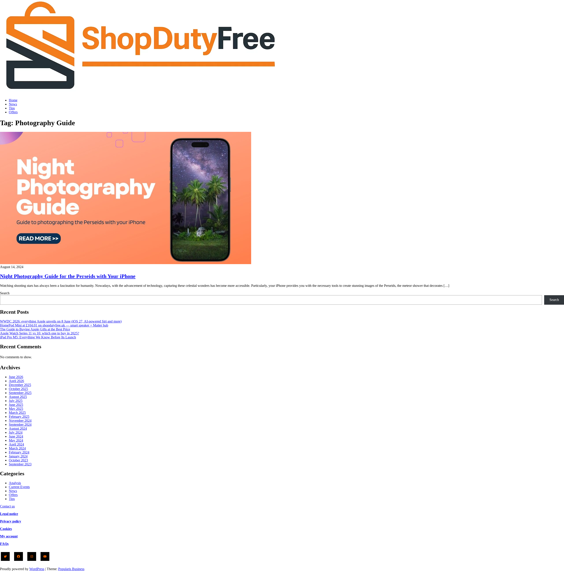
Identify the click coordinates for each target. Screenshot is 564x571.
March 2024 (17, 448)
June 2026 (16, 377)
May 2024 (16, 440)
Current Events (19, 487)
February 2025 (19, 416)
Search (4, 293)
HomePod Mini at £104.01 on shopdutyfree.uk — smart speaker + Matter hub (54, 325)
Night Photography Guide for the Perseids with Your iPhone (67, 276)
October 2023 (18, 460)
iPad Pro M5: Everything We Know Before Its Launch (38, 337)
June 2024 (16, 436)
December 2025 (20, 385)
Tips (12, 108)
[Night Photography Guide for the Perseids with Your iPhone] (125, 263)
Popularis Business (71, 569)
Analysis (15, 483)
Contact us (7, 506)
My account (9, 536)
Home (13, 100)
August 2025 (18, 397)
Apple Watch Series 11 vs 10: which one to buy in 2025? (39, 333)
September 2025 (20, 393)
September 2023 (20, 464)
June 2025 (16, 405)
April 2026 (16, 381)
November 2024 (20, 420)
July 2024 (15, 432)
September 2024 (20, 424)
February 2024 (19, 452)
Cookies (6, 529)
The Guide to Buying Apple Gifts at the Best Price (35, 329)
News (13, 104)
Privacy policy (10, 521)
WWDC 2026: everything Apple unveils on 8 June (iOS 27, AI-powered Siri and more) (61, 321)
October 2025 (18, 389)
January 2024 (18, 456)
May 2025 (16, 409)
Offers (13, 112)
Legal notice (9, 514)
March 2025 (17, 412)
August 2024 (18, 428)
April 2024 (16, 444)
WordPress (36, 569)
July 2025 (15, 401)
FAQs (4, 544)
